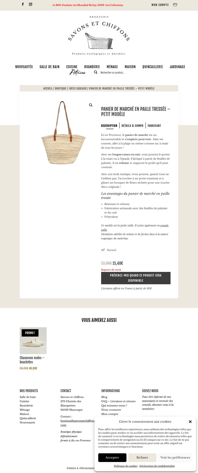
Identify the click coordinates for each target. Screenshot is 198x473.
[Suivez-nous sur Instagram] (30, 4)
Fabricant (154, 126)
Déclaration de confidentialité (157, 466)
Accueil (48, 88)
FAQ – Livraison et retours (118, 401)
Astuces (77, 73)
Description (109, 126)
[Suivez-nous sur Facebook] (23, 4)
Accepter (112, 457)
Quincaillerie (153, 67)
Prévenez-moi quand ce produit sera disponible (135, 278)
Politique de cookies (125, 466)
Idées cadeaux (78, 88)
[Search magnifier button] (95, 72)
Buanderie (92, 67)
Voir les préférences (175, 457)
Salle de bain (50, 67)
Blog (104, 397)
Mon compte (160, 5)
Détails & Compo (132, 126)
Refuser (142, 457)
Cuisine (72, 67)
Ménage (112, 67)
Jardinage (177, 67)
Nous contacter (111, 409)
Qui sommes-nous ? (114, 405)
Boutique (61, 88)
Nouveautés (24, 67)
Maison (130, 67)
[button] (190, 422)
